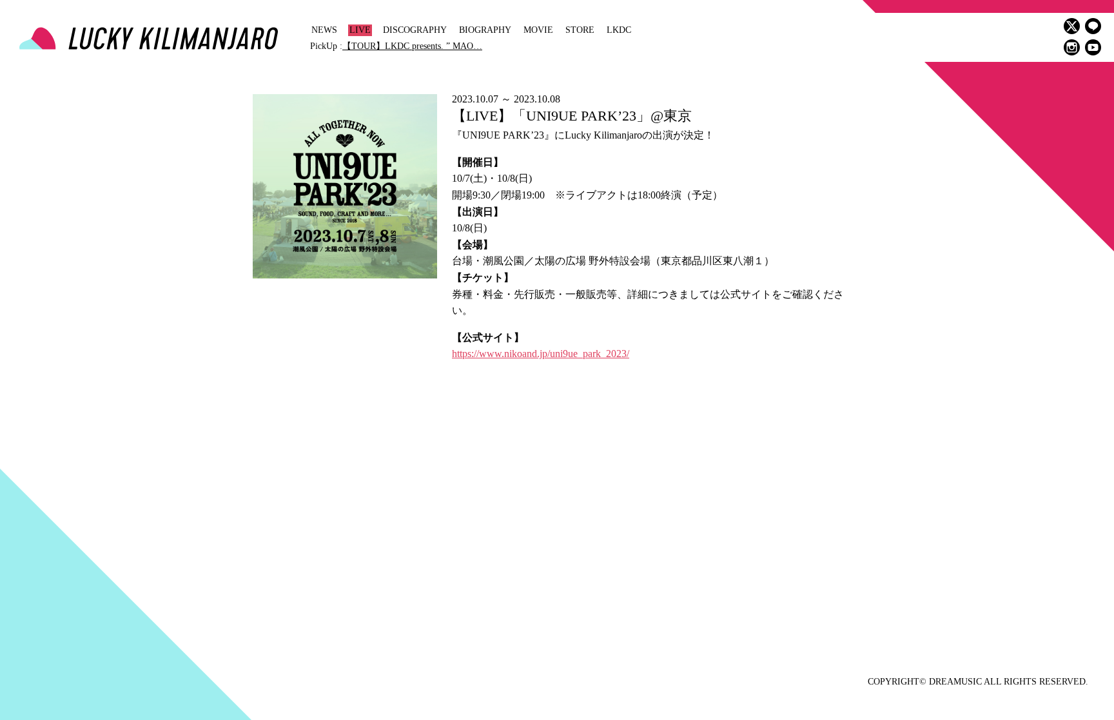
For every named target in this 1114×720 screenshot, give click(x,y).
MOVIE (538, 30)
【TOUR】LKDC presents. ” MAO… (412, 46)
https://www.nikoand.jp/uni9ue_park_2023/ (540, 353)
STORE (579, 30)
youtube (1093, 47)
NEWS (324, 30)
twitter (1072, 26)
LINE (1093, 26)
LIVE (360, 30)
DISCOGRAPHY (415, 30)
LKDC (619, 30)
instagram (1072, 47)
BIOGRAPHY (485, 30)
